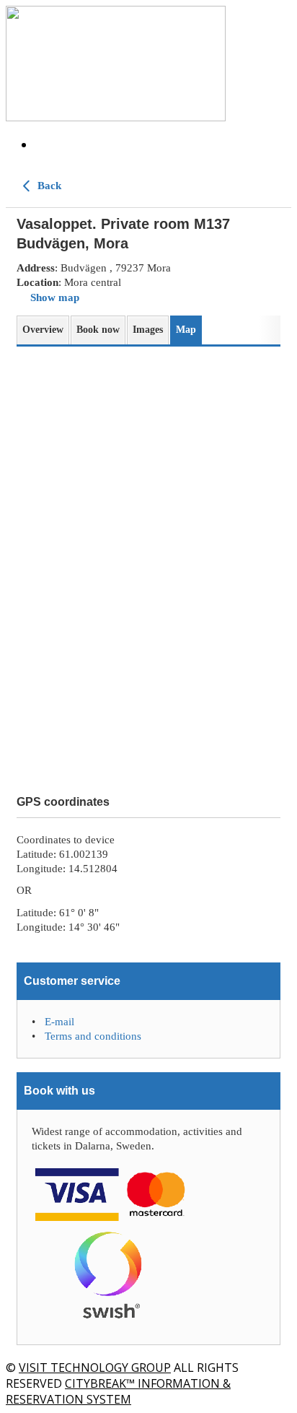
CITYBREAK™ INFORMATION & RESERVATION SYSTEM (118, 1391)
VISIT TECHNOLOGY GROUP (95, 1367)
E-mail (59, 1021)
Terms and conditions (93, 1036)
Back (48, 185)
